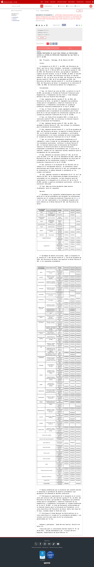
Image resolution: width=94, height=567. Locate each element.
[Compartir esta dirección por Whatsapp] (81, 25)
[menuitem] (93, 2)
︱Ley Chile (14, 2)
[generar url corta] (64, 25)
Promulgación (15, 20)
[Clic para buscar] (41, 6)
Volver (79, 10)
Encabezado (15, 17)
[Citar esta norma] (46, 25)
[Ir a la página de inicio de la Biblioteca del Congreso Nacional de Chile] (6, 2)
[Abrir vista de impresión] (42, 25)
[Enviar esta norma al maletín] (36, 25)
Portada (37, 10)
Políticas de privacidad (36, 547)
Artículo (14, 19)
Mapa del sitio (45, 547)
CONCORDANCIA (42, 37)
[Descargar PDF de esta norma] (39, 25)
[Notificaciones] (44, 25)
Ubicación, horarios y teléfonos (56, 547)
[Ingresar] (90, 6)
